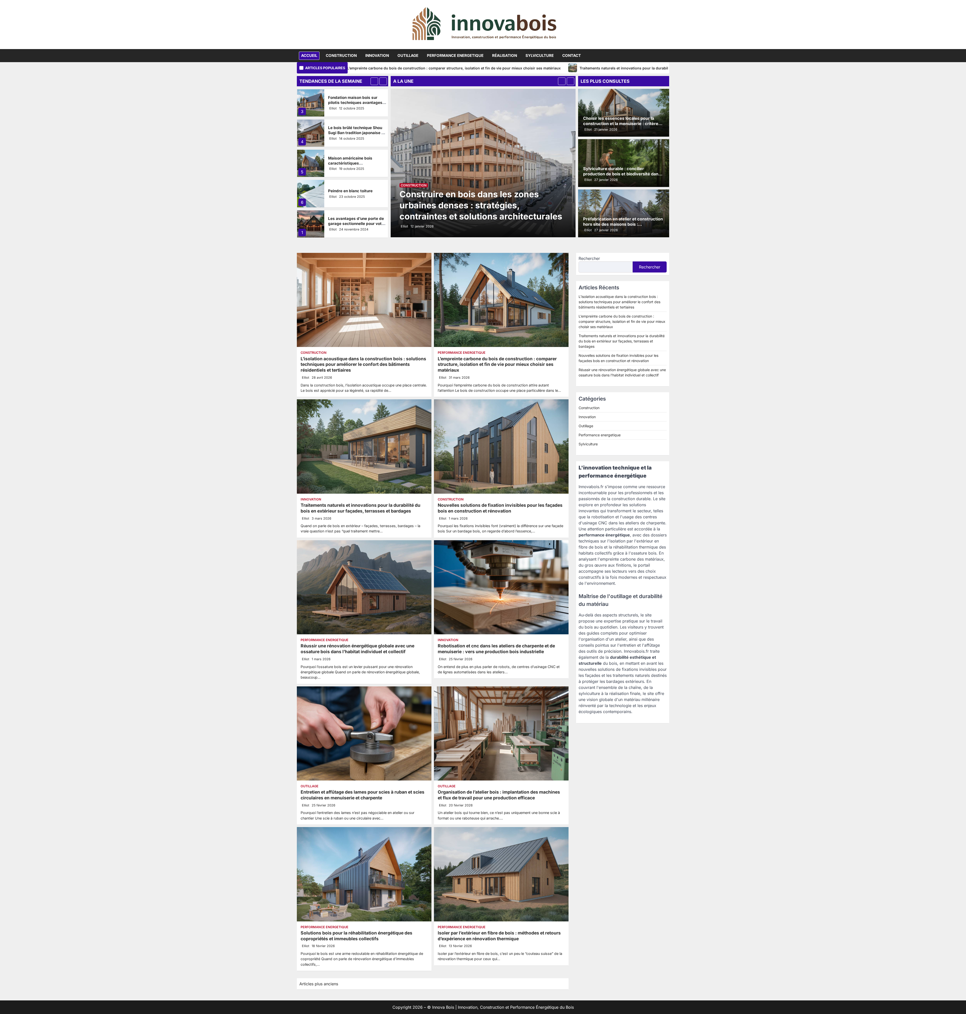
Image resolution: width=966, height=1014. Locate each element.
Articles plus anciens (318, 983)
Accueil (309, 55)
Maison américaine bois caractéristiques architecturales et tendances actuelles (355, 135)
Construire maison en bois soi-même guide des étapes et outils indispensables (356, 223)
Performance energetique (455, 55)
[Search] (665, 55)
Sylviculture (540, 55)
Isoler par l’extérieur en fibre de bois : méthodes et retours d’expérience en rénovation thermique (499, 935)
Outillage (407, 55)
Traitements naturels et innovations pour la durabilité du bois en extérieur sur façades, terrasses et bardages (507, 68)
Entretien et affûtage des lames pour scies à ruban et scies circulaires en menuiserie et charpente (362, 794)
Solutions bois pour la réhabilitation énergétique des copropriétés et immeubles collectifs (356, 935)
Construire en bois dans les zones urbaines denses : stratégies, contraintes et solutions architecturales (480, 205)
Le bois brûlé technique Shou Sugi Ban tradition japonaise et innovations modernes (356, 102)
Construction (341, 55)
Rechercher (589, 258)
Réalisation (504, 55)
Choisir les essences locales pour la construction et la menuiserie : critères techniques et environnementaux (622, 123)
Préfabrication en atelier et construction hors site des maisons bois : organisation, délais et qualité (623, 224)
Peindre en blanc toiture (350, 160)
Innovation (377, 55)
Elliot (333, 108)
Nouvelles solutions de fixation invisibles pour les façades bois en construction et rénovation (500, 508)
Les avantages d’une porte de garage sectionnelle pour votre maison (356, 193)
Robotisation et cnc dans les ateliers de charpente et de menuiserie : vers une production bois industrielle (496, 648)
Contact (571, 55)
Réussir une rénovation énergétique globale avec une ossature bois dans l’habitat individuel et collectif (357, 648)
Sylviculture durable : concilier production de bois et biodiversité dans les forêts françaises (622, 174)
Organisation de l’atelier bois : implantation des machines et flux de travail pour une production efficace (499, 794)
